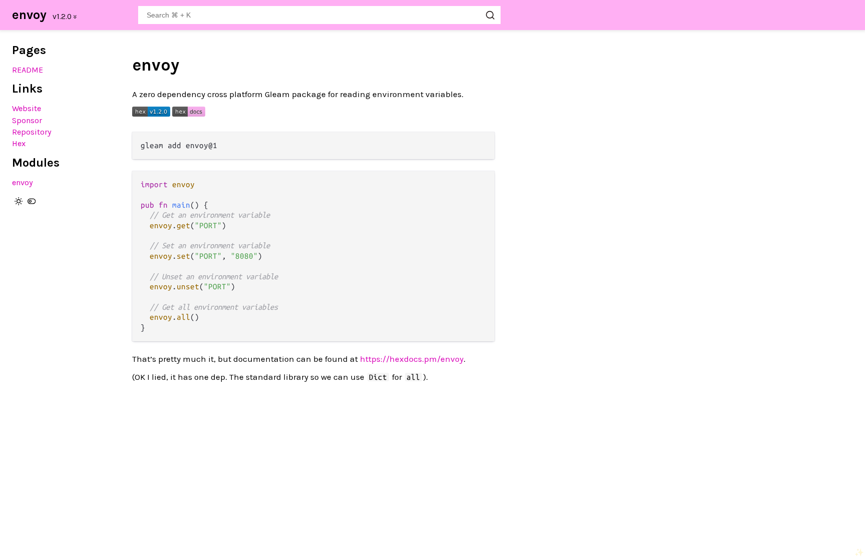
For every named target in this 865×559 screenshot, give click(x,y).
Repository (32, 132)
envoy (29, 15)
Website (26, 108)
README (27, 70)
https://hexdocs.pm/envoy (412, 359)
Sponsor (27, 120)
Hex (19, 143)
